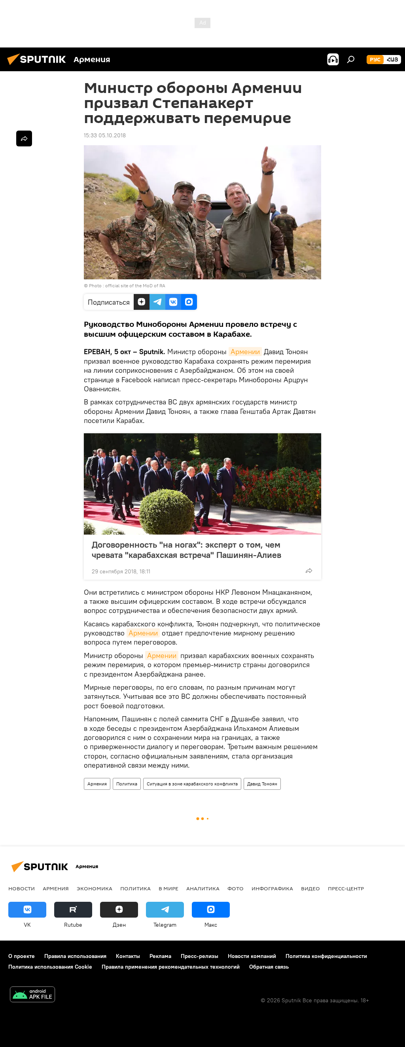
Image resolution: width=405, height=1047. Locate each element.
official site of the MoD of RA (135, 285)
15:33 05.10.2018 (105, 135)
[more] (309, 571)
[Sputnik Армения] (39, 66)
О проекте (21, 956)
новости (21, 888)
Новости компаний (252, 956)
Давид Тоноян (262, 784)
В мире (168, 888)
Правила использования (75, 956)
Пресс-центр (346, 888)
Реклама (160, 956)
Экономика (94, 888)
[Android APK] (32, 995)
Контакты (128, 956)
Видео (310, 888)
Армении (245, 351)
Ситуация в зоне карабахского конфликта (192, 784)
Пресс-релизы (199, 956)
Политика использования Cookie (50, 966)
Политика (126, 784)
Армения (97, 784)
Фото (235, 888)
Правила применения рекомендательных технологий (171, 966)
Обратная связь (269, 966)
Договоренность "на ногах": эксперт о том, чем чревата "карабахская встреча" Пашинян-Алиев (186, 549)
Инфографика (272, 888)
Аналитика (203, 888)
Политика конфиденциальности (326, 956)
